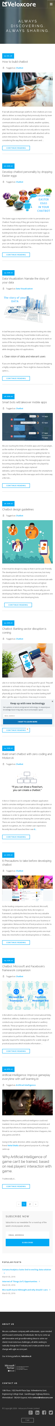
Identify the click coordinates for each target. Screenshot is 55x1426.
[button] (27, 703)
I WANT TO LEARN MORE (27, 721)
